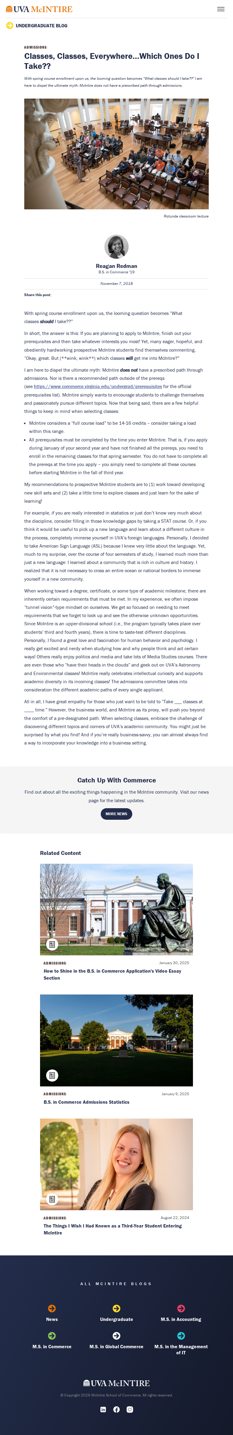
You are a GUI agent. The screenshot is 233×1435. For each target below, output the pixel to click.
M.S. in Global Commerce (116, 1346)
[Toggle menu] (221, 9)
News (52, 1319)
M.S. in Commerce (52, 1346)
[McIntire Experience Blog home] (39, 9)
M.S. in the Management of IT (181, 1349)
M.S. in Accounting (181, 1319)
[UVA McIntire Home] (116, 1385)
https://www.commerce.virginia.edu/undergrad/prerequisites (98, 386)
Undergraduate (116, 1319)
